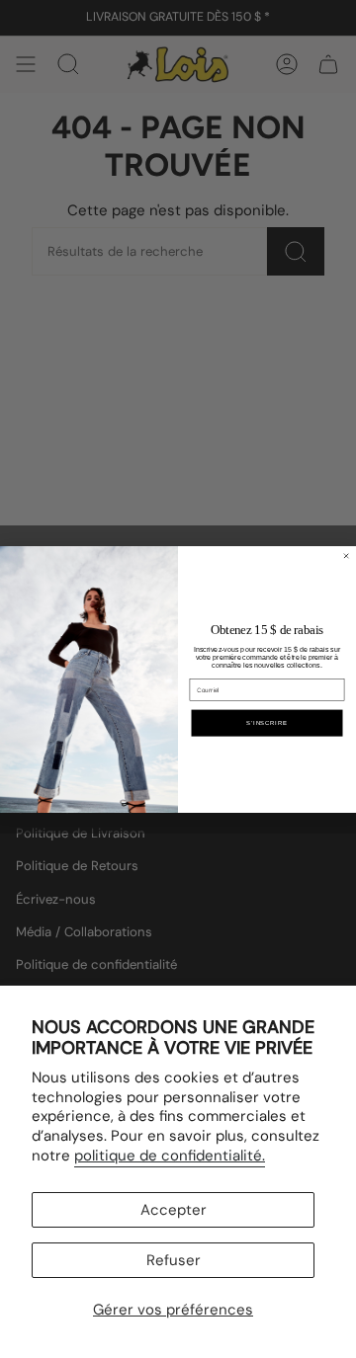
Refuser (173, 1260)
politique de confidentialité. (169, 1155)
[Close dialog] (346, 555)
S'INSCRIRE (267, 722)
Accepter (173, 1210)
